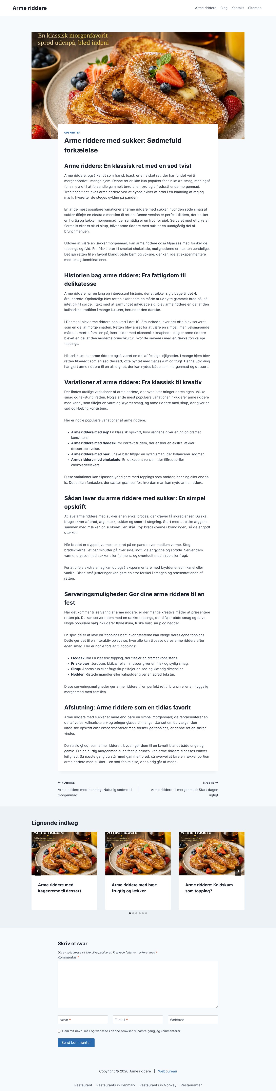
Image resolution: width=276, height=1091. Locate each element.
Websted (177, 1020)
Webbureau (167, 1071)
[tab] (130, 913)
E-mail (121, 1020)
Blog (224, 8)
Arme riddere (205, 8)
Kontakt (238, 8)
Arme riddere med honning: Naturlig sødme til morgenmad (95, 789)
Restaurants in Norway (157, 1085)
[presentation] (64, 853)
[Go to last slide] (38, 871)
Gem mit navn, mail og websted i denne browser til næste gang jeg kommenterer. (121, 1031)
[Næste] (238, 871)
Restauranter (191, 1085)
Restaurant (83, 1085)
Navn (65, 1020)
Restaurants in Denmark (115, 1085)
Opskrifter (72, 132)
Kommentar (68, 957)
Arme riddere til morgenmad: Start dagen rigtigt (184, 789)
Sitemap (254, 8)
